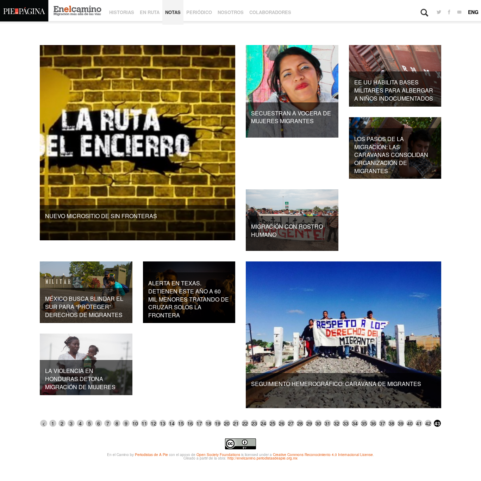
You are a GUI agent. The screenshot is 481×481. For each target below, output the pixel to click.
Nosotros (231, 12)
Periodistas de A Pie (151, 454)
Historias (121, 12)
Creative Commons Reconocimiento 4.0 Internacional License (323, 454)
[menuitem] (439, 12)
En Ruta (150, 12)
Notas (173, 12)
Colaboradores (270, 12)
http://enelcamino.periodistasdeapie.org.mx (262, 458)
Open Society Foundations (218, 454)
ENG (473, 11)
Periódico (199, 12)
